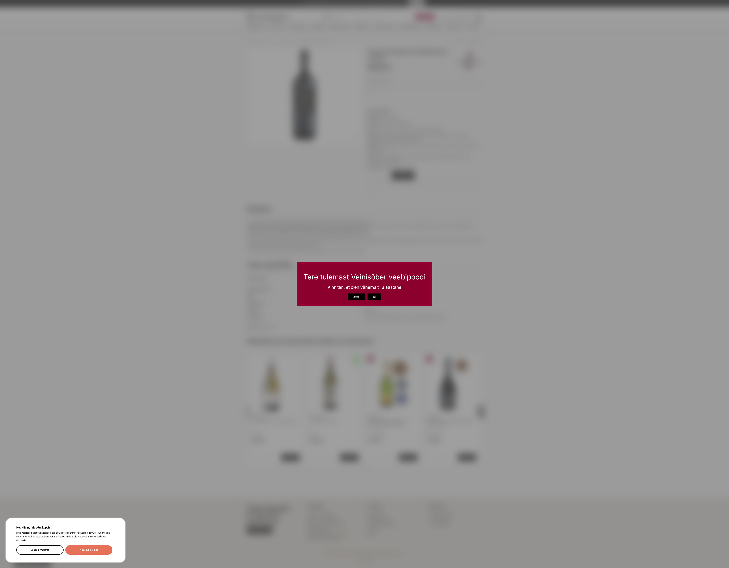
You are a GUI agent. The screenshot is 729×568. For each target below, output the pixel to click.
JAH (356, 296)
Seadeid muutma (40, 550)
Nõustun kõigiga (89, 550)
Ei (374, 296)
